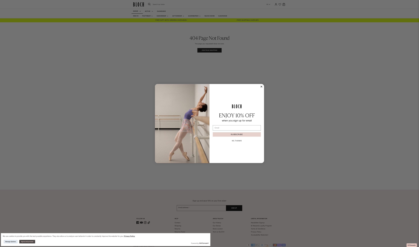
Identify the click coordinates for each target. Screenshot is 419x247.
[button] (412, 245)
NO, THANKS (237, 141)
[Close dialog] (261, 86)
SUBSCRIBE (237, 134)
